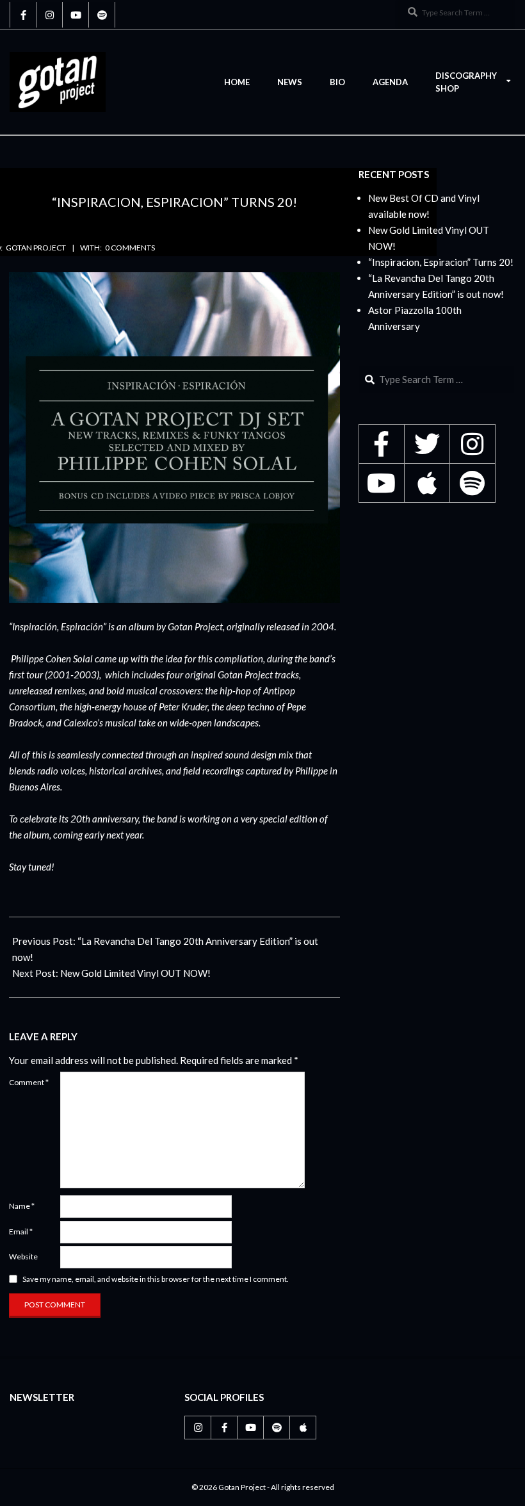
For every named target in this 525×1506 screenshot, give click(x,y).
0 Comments (130, 247)
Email (21, 1231)
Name (22, 1206)
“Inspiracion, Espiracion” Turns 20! (440, 262)
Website (23, 1256)
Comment (29, 1082)
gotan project (36, 247)
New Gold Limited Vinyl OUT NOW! (135, 973)
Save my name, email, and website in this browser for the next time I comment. (155, 1279)
